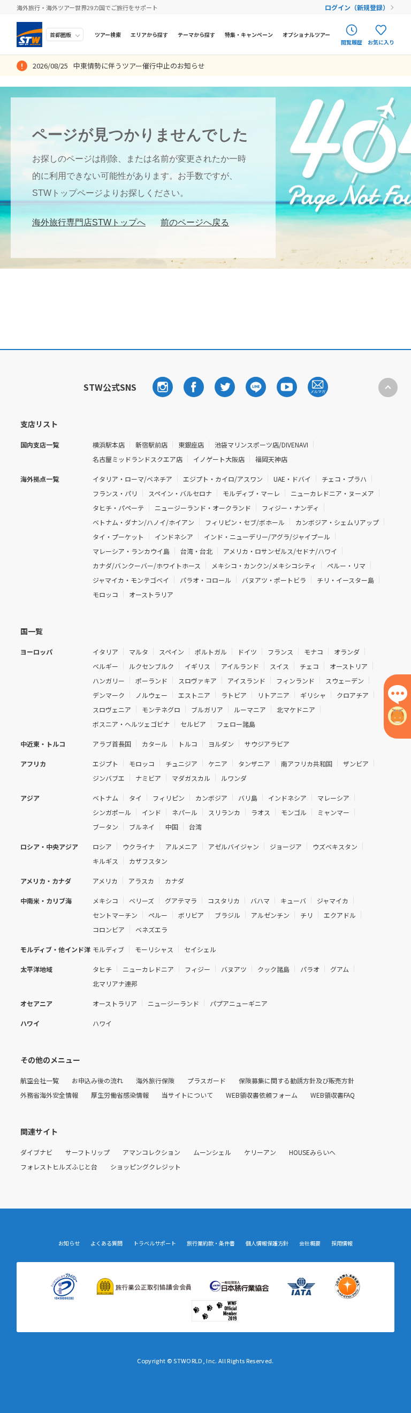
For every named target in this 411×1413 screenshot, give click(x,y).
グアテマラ (181, 900)
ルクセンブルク (151, 666)
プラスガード (206, 1080)
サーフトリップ (87, 1152)
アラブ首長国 (112, 743)
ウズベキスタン (335, 846)
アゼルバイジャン (233, 846)
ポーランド (151, 680)
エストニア (194, 695)
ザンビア (356, 763)
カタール (155, 743)
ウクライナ (139, 846)
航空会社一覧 (39, 1080)
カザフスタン (148, 860)
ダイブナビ (36, 1152)
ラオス (260, 812)
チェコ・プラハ (344, 478)
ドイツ (247, 651)
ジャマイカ (332, 900)
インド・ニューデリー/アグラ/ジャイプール (267, 536)
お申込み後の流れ (97, 1080)
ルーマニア (250, 709)
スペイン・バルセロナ (180, 493)
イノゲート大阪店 (219, 459)
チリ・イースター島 (345, 579)
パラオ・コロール (205, 579)
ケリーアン (260, 1152)
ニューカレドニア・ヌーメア (332, 493)
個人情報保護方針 (267, 1243)
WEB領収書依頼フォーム (262, 1094)
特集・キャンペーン (249, 35)
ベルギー (105, 666)
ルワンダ (234, 778)
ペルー (158, 915)
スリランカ (224, 812)
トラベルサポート (154, 1243)
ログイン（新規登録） (357, 7)
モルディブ (108, 949)
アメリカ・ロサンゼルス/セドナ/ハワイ (280, 551)
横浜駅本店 (109, 444)
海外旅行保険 (155, 1080)
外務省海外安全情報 (49, 1094)
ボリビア (191, 915)
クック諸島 (273, 969)
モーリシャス (154, 949)
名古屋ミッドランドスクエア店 (137, 459)
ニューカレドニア (148, 969)
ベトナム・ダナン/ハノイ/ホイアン (143, 522)
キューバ (293, 900)
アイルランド (240, 666)
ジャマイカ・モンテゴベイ (131, 579)
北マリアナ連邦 (115, 983)
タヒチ (102, 969)
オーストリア (349, 666)
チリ (306, 915)
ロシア (102, 846)
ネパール (184, 812)
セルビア (193, 723)
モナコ (313, 651)
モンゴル (294, 812)
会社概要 (310, 1243)
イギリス (197, 666)
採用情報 (342, 1243)
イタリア (105, 651)
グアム (339, 969)
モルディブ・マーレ (251, 493)
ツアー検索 (108, 35)
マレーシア (333, 797)
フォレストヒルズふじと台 (58, 1166)
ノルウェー (151, 695)
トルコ (187, 743)
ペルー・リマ (346, 565)
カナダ (174, 880)
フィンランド (295, 680)
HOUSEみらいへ (312, 1152)
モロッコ (105, 594)
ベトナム (105, 797)
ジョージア (286, 846)
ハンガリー (109, 680)
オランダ (347, 651)
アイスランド (246, 680)
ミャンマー (333, 812)
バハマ (260, 900)
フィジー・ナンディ (290, 507)
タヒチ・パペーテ (118, 507)
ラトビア (234, 695)
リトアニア (273, 695)
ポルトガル (211, 651)
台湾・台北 (196, 551)
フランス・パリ (115, 493)
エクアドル (340, 915)
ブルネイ (142, 826)
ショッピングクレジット (145, 1166)
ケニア (217, 763)
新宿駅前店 (151, 444)
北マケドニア (296, 709)
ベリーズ (141, 900)
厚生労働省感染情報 (120, 1094)
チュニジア (181, 763)
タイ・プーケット (118, 536)
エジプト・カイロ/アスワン (223, 478)
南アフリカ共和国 (306, 763)
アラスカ (141, 880)
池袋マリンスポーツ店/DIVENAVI (261, 444)
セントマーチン (115, 915)
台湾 (195, 826)
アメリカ (105, 880)
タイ (135, 797)
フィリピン (169, 797)
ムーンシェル (212, 1152)
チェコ (309, 666)
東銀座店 (191, 444)
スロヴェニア (112, 709)
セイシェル (200, 949)
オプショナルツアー (306, 35)
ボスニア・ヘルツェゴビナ (131, 723)
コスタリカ (224, 900)
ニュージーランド (173, 1003)
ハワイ (102, 1023)
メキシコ (105, 900)
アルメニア (181, 846)
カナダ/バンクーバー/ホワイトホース (147, 565)
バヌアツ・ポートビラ (274, 579)
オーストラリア (151, 594)
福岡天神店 (271, 459)
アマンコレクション (151, 1152)
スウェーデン (344, 680)
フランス (280, 651)
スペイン (171, 651)
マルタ (138, 651)
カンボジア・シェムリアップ (337, 522)
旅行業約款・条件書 (211, 1243)
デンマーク (109, 695)
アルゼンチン (270, 915)
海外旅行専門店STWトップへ (89, 222)
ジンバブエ (109, 778)
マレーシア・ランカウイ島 (131, 551)
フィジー (197, 969)
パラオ (309, 969)
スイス (279, 666)
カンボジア (211, 797)
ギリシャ (313, 695)
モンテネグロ (161, 709)
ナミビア (148, 778)
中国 (171, 826)
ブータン (105, 826)
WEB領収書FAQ (332, 1094)
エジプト (105, 763)
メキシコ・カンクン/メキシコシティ (263, 565)
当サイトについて (187, 1094)
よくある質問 (106, 1243)
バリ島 (247, 797)
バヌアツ (234, 969)
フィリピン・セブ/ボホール (245, 522)
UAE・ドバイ (292, 478)
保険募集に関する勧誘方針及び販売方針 (296, 1080)
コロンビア (109, 929)
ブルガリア (207, 709)
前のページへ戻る (195, 222)
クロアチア (353, 695)
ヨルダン (221, 743)
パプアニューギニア (239, 1003)
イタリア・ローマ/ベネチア (132, 478)
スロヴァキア (197, 680)
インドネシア (174, 536)
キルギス (105, 860)
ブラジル (227, 915)
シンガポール (112, 812)
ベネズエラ (151, 929)
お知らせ (69, 1243)
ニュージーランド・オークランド (203, 507)
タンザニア (254, 763)
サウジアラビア (267, 743)
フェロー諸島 (236, 723)
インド (151, 812)
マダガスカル (191, 778)
